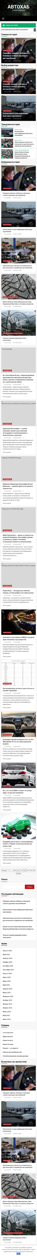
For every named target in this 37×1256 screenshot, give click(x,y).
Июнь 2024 (7, 981)
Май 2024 (6, 985)
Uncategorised (7, 370)
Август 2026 (7, 950)
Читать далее (7, 396)
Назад (4, 870)
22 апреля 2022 (17, 384)
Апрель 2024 (7, 989)
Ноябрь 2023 (7, 1000)
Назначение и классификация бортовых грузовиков (23, 133)
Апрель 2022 (7, 1008)
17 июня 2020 (16, 642)
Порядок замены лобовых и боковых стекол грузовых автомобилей (15, 86)
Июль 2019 (7, 1019)
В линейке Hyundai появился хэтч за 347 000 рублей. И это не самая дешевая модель (18, 742)
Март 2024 (7, 992)
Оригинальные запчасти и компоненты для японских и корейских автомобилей (24, 144)
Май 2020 (6, 1015)
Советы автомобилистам (22, 150)
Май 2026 (6, 954)
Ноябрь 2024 (7, 962)
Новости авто (7, 53)
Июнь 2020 (7, 1011)
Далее (18, 873)
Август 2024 (7, 973)
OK (18, 1253)
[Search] (33, 18)
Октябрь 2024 (8, 966)
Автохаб (19, 7)
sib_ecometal (7, 61)
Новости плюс (8, 1044)
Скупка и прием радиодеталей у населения (15, 936)
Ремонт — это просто (10, 1048)
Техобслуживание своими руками (12, 333)
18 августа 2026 (17, 61)
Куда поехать (18, 140)
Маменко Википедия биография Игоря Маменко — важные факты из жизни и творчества (18, 486)
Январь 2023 (7, 1004)
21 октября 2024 (17, 342)
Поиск (4, 879)
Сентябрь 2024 (8, 970)
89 (14, 870)
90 (18, 870)
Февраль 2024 (8, 996)
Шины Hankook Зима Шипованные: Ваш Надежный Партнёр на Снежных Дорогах (18, 928)
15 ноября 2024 (17, 306)
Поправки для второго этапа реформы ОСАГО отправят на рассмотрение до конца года (18, 844)
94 (31, 870)
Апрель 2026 (7, 958)
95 (34, 870)
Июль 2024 (7, 977)
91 (21, 870)
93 (28, 870)
